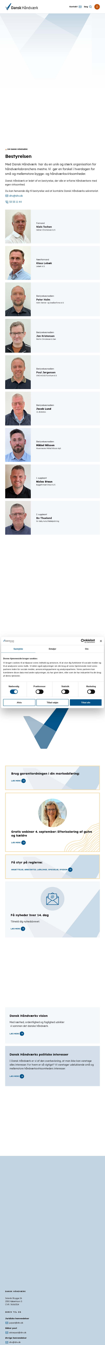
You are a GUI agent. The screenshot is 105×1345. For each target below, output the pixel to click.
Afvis (19, 702)
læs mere (16, 843)
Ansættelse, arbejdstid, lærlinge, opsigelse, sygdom (39, 870)
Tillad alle (85, 702)
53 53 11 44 (15, 201)
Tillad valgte (52, 702)
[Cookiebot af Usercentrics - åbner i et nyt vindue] (83, 641)
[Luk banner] (101, 641)
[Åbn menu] (97, 6)
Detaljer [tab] (52, 649)
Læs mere (16, 781)
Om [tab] (86, 649)
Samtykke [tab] (18, 649)
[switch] (39, 691)
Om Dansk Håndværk (17, 149)
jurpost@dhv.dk (16, 1323)
